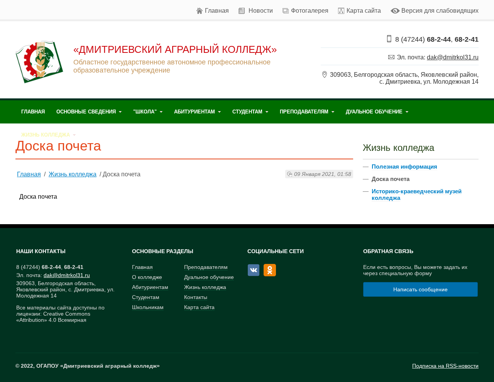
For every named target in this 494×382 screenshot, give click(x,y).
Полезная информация (404, 166)
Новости (261, 10)
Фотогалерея (309, 10)
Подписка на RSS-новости (445, 366)
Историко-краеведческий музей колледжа (417, 194)
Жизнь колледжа (72, 174)
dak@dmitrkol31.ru (453, 57)
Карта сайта (364, 10)
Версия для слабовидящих (440, 10)
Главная (217, 10)
